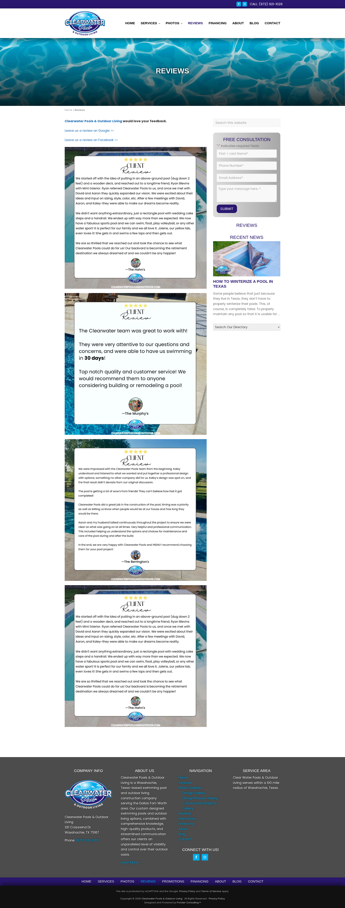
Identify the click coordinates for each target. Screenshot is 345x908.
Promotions (187, 818)
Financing (186, 824)
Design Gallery (194, 793)
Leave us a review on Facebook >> (91, 140)
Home (68, 110)
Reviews (185, 813)
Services (185, 783)
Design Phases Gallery (200, 798)
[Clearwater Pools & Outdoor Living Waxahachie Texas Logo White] (88, 794)
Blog (182, 834)
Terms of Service (211, 891)
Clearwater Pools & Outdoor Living (93, 121)
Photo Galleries (190, 788)
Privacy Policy (187, 891)
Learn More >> (131, 862)
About (183, 829)
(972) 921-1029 (270, 4)
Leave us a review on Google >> (89, 130)
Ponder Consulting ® (189, 902)
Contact (185, 839)
